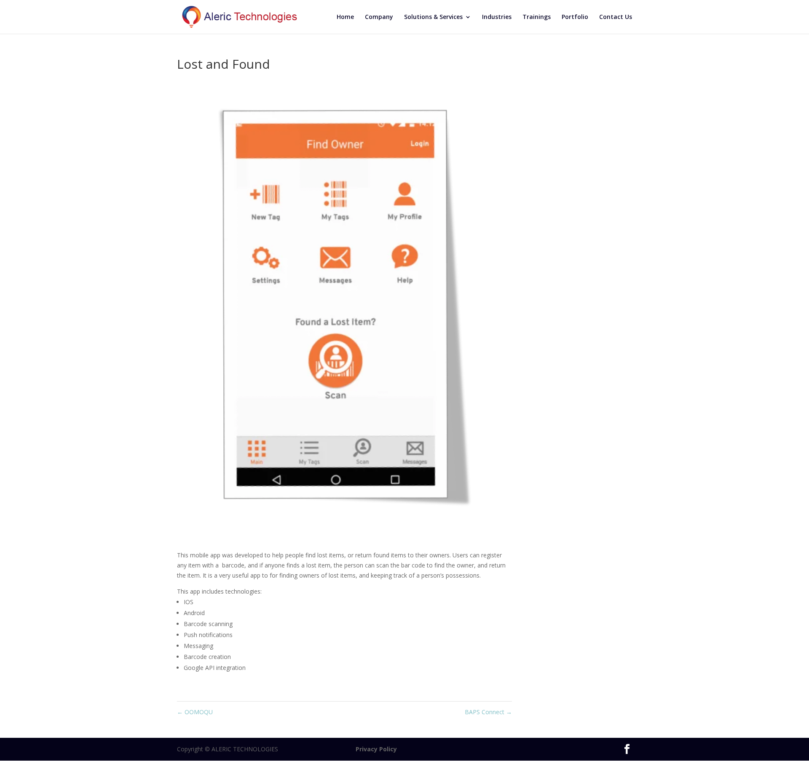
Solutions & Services (433, 17)
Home (345, 17)
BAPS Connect (488, 712)
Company (379, 17)
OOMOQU (195, 712)
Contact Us (615, 17)
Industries (497, 17)
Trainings (536, 17)
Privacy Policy (338, 749)
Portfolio (575, 17)
